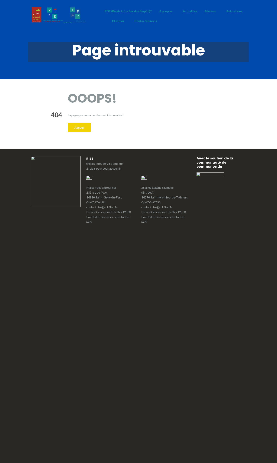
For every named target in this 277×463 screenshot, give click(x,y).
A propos (165, 11)
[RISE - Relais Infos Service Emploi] (59, 15)
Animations (234, 11)
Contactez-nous (145, 21)
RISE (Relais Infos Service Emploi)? (128, 11)
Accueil (79, 127)
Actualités (190, 11)
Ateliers (210, 11)
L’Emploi (118, 21)
